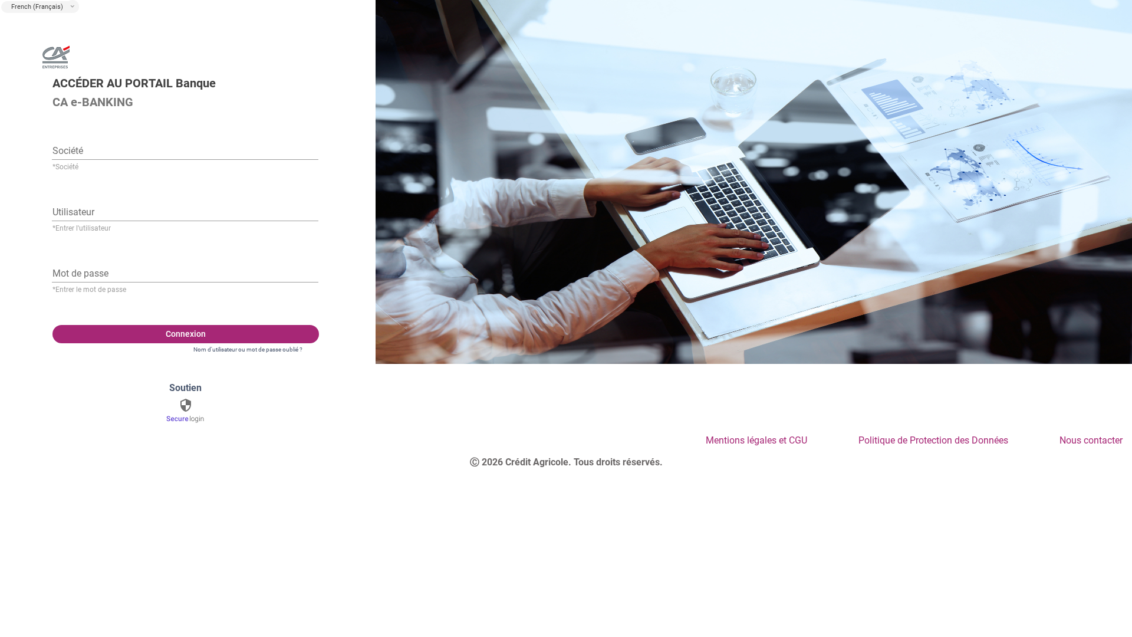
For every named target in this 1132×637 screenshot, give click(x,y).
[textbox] (185, 148)
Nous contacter (1091, 440)
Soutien (185, 387)
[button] (72, 6)
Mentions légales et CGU (756, 440)
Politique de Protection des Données (933, 440)
